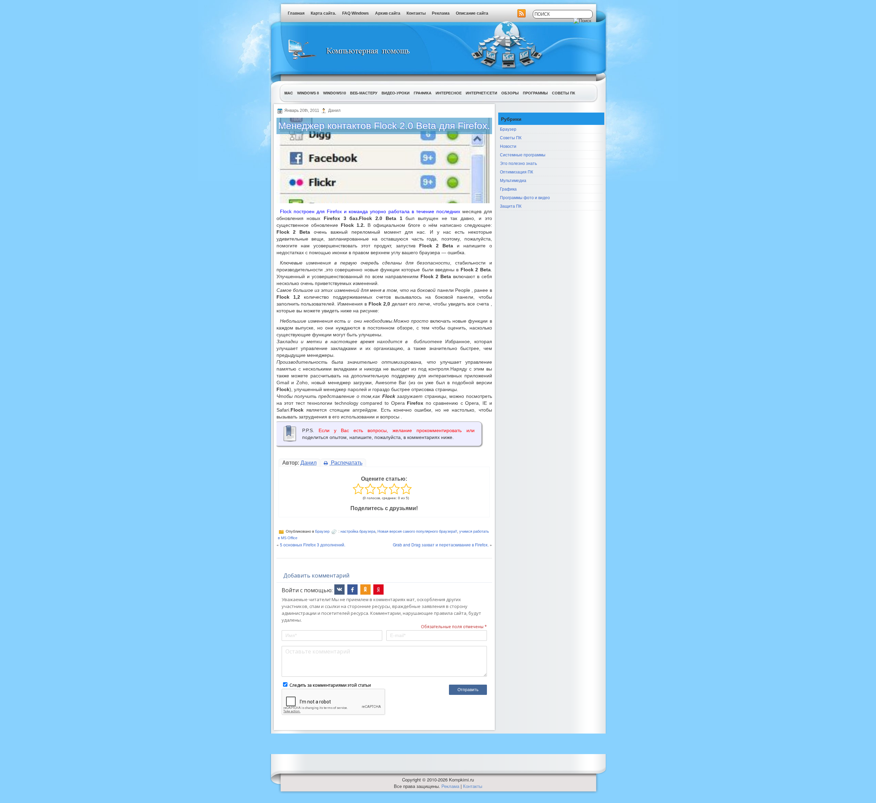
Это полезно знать (518, 163)
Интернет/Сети (481, 92)
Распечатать (346, 463)
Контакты (416, 13)
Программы (535, 92)
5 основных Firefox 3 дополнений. (312, 544)
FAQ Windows (355, 13)
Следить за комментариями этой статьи (330, 685)
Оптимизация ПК (516, 171)
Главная (296, 13)
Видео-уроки (396, 92)
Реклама (441, 13)
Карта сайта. (323, 13)
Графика (422, 92)
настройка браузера (357, 531)
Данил (308, 463)
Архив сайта (387, 13)
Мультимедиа (513, 180)
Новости (508, 146)
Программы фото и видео (525, 197)
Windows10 (334, 92)
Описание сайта (472, 13)
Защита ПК (510, 206)
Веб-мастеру (363, 92)
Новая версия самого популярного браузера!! (417, 531)
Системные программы (522, 154)
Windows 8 (308, 92)
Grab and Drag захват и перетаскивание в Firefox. (441, 544)
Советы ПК (563, 92)
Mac (288, 92)
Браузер (322, 531)
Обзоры (510, 92)
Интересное (449, 92)
